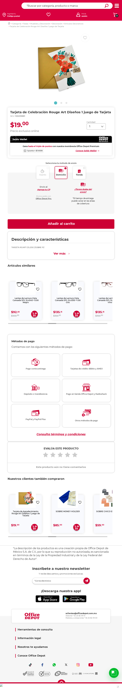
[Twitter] (66, 664)
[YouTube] (91, 664)
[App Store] (47, 598)
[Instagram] (78, 664)
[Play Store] (74, 598)
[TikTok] (30, 664)
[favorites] (49, 15)
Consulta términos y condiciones (61, 434)
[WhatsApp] (54, 664)
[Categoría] (116, 6)
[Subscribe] (86, 581)
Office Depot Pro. (44, 198)
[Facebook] (42, 664)
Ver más (60, 253)
